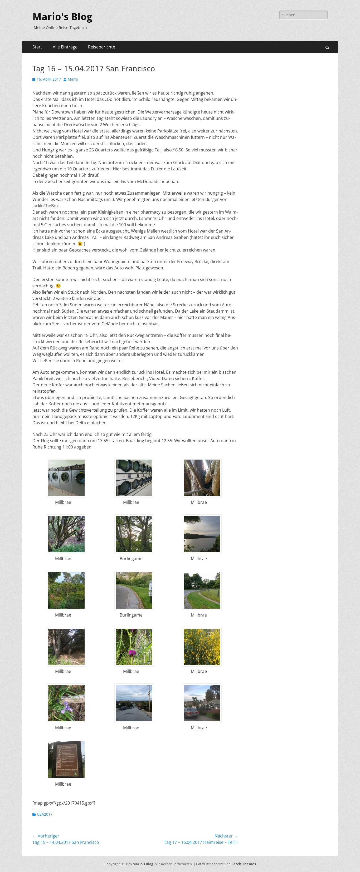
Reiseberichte (101, 47)
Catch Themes (243, 863)
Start (37, 47)
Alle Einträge (65, 47)
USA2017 (44, 814)
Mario (73, 79)
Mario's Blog (62, 17)
